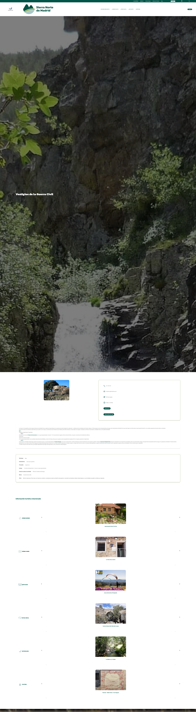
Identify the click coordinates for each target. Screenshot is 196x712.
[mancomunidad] (10, 9)
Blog (162, 1)
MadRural (141, 1)
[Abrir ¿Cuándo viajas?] (118, 9)
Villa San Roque (148, 1)
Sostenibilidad (135, 1)
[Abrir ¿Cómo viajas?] (126, 9)
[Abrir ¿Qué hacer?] (133, 9)
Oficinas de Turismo (156, 1)
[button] (189, 1)
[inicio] (38, 9)
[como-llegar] (181, 1)
